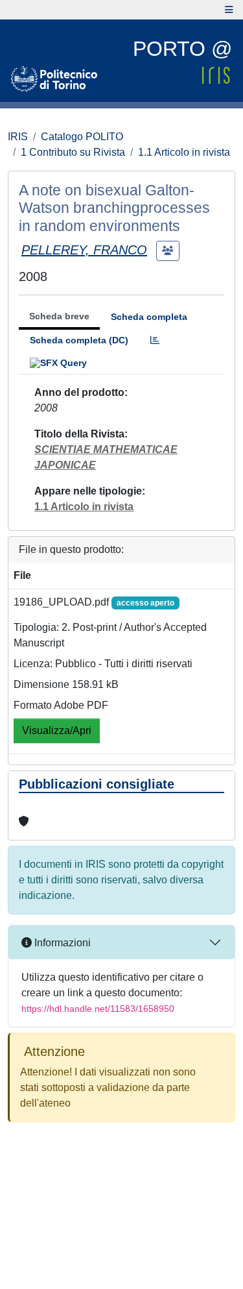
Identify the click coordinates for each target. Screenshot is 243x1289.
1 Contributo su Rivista (73, 152)
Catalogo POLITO (82, 136)
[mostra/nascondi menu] (229, 9)
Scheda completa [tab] (149, 317)
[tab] (154, 340)
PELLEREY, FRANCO (84, 250)
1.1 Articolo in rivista (184, 152)
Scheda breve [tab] (59, 316)
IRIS (18, 136)
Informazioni (61, 942)
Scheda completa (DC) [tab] (79, 340)
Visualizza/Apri (56, 730)
